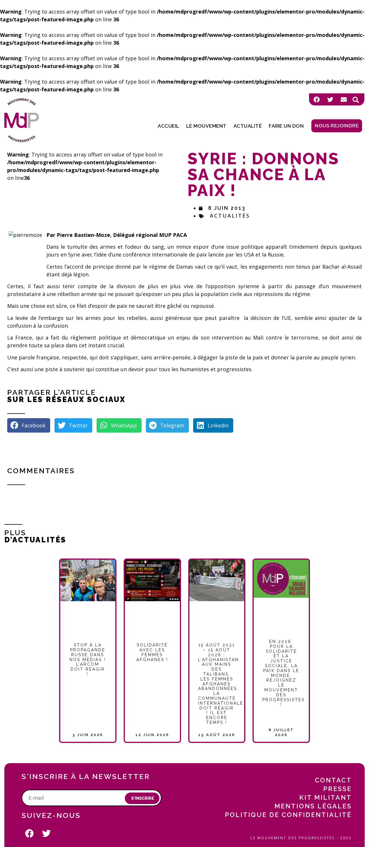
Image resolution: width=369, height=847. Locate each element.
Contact (333, 780)
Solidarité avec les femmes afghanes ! (152, 652)
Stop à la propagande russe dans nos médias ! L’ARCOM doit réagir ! (87, 659)
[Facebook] (316, 99)
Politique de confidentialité (288, 814)
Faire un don (286, 126)
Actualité (248, 126)
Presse (337, 789)
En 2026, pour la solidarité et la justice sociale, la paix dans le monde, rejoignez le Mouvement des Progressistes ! (283, 673)
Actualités (230, 215)
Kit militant (325, 797)
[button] (356, 100)
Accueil (168, 126)
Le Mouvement (206, 126)
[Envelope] (344, 99)
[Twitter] (330, 99)
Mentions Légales (313, 806)
